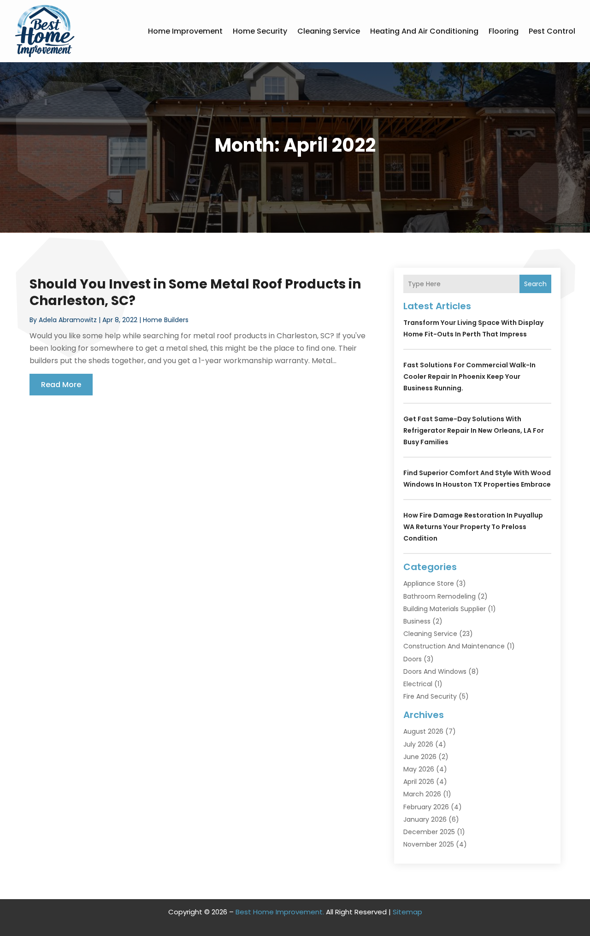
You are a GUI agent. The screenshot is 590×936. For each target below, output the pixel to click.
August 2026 (423, 731)
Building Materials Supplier (444, 608)
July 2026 (418, 744)
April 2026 (418, 781)
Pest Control (552, 31)
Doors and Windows (434, 671)
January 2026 (425, 819)
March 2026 (422, 794)
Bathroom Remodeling (439, 596)
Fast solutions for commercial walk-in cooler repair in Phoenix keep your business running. (469, 376)
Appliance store (428, 583)
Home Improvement (185, 31)
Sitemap (407, 912)
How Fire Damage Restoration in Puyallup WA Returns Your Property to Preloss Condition (473, 527)
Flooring (504, 31)
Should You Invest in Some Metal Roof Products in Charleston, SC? (195, 292)
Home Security (260, 31)
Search (535, 283)
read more (61, 384)
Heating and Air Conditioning (424, 31)
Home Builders (166, 319)
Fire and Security (430, 696)
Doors (412, 659)
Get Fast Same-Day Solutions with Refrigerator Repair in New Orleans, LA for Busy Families (473, 430)
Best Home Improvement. (280, 912)
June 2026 (420, 756)
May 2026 (418, 769)
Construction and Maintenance (454, 646)
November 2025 (428, 844)
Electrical (417, 684)
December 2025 (429, 831)
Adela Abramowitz (68, 319)
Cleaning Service (328, 31)
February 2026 (426, 807)
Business (417, 621)
